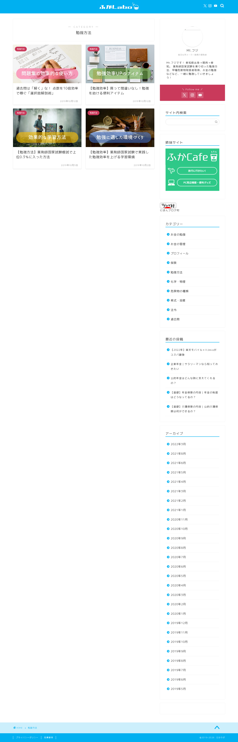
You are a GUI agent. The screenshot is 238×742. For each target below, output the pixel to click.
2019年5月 (178, 689)
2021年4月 (178, 482)
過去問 (175, 319)
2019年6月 (178, 680)
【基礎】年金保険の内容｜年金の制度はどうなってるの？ (194, 395)
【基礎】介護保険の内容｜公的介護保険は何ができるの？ (194, 409)
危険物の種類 (180, 291)
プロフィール (180, 253)
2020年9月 (178, 538)
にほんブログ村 (169, 210)
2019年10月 (179, 642)
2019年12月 (179, 623)
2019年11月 (179, 632)
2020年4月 (178, 585)
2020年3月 (178, 595)
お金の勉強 (178, 235)
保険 (174, 263)
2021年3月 (178, 491)
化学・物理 (178, 282)
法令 (174, 310)
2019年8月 (178, 661)
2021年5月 (178, 472)
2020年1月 (178, 614)
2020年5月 (178, 576)
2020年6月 (178, 567)
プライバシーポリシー (27, 737)
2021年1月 (178, 510)
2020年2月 (178, 604)
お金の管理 (178, 244)
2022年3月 (178, 444)
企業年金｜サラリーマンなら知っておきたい (194, 366)
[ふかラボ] (119, 11)
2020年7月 (178, 557)
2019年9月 (178, 651)
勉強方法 (177, 272)
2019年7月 (178, 670)
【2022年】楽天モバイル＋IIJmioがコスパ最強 (194, 352)
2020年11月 (179, 519)
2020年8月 (178, 548)
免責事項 (48, 737)
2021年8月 (178, 454)
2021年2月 (178, 501)
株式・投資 (178, 300)
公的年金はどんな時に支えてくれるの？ (193, 380)
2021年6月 (178, 463)
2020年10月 (179, 529)
